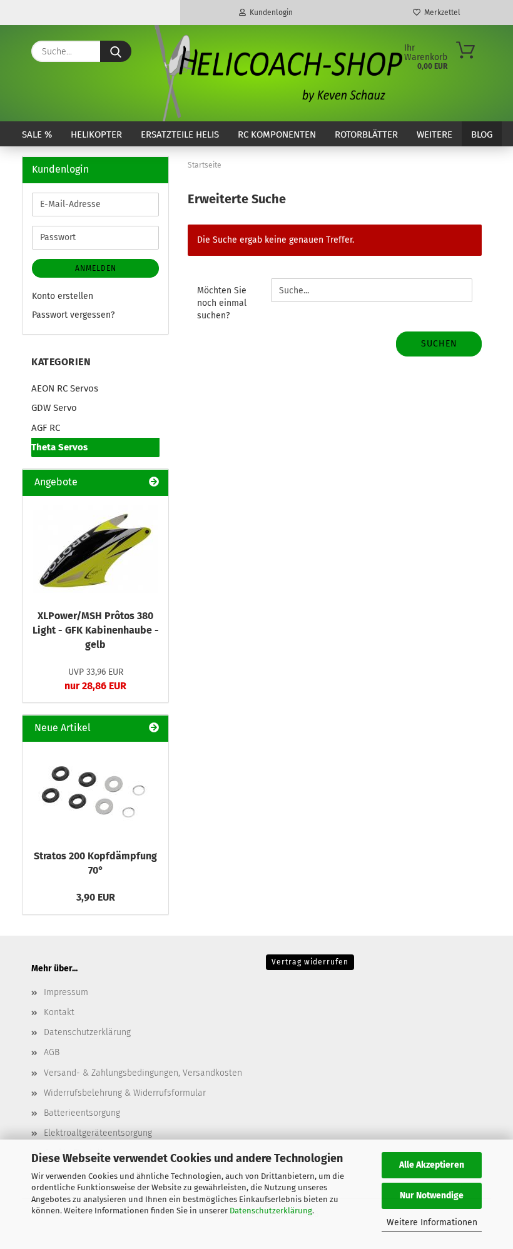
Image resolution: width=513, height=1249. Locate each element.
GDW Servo (54, 407)
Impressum (66, 992)
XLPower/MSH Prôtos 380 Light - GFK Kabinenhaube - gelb (96, 630)
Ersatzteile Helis (180, 134)
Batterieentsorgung (82, 1113)
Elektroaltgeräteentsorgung (98, 1133)
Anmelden (95, 268)
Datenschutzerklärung (271, 1210)
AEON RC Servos (64, 388)
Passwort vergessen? (73, 315)
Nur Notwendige (432, 1195)
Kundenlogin (269, 12)
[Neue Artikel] (154, 728)
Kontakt (59, 1012)
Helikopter (96, 134)
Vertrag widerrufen (310, 962)
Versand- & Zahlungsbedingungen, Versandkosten (143, 1073)
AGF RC (45, 427)
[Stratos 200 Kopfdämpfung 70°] (95, 792)
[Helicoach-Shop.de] (276, 73)
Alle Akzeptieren (431, 1165)
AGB (51, 1052)
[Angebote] (154, 482)
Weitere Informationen (432, 1222)
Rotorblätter (366, 134)
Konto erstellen (62, 296)
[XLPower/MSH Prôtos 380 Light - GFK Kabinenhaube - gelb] (95, 549)
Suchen (439, 343)
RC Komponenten (277, 134)
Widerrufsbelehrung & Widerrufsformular (125, 1093)
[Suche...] (115, 51)
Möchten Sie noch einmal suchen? (221, 303)
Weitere (434, 134)
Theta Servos (59, 447)
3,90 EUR (95, 897)
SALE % (37, 134)
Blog (481, 134)
